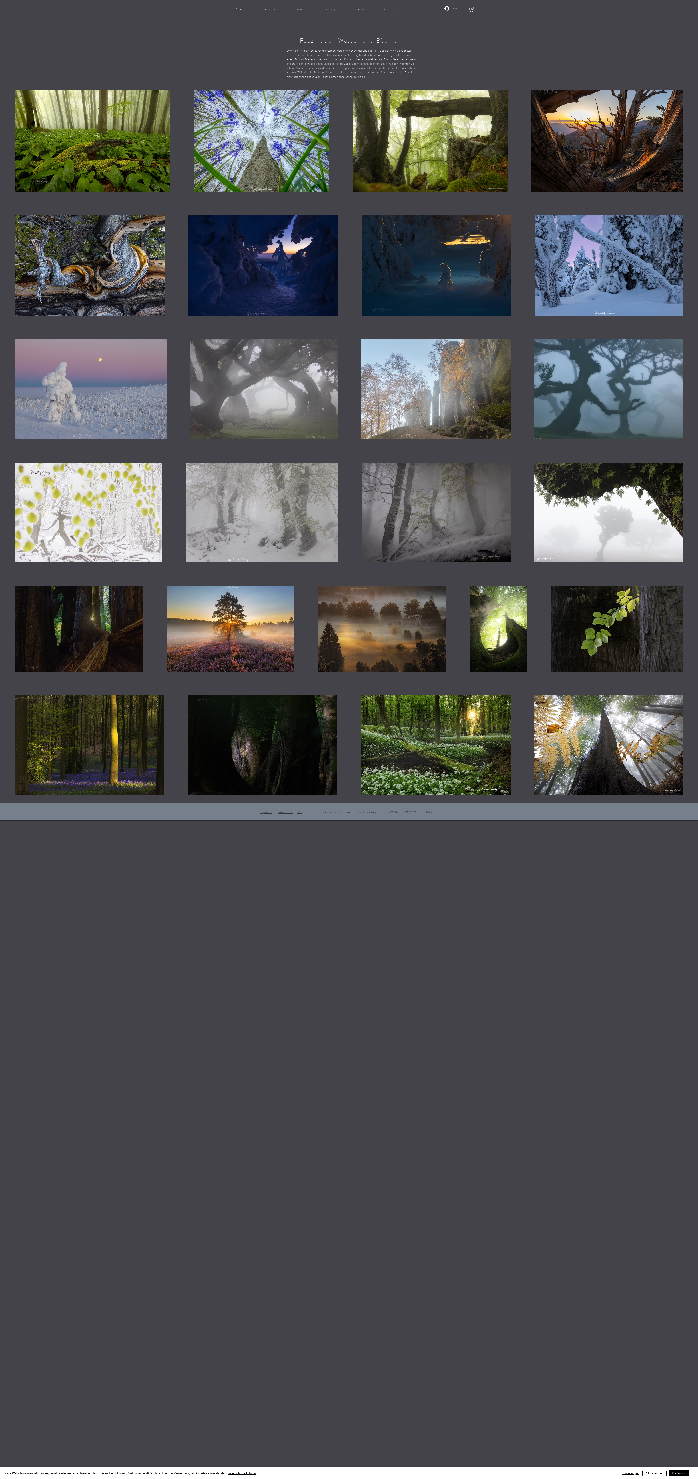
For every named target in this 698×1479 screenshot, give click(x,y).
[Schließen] (693, 1473)
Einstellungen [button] (630, 1473)
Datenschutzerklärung (242, 1473)
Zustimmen (679, 1473)
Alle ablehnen (654, 1473)
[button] (270, 9)
